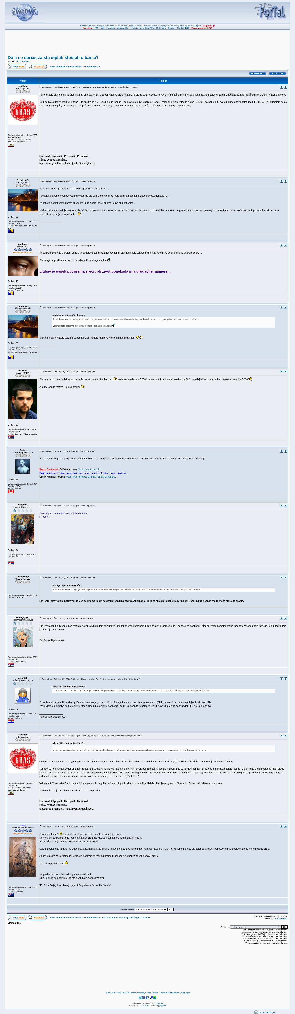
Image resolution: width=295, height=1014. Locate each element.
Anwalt (182, 993)
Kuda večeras (173, 993)
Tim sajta (163, 26)
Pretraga (110, 26)
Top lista (134, 28)
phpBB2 (162, 1005)
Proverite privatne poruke (181, 26)
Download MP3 (147, 28)
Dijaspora (110, 476)
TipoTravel (163, 993)
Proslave (155, 993)
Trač (75, 476)
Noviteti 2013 (183, 28)
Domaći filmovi (135, 26)
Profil (102, 28)
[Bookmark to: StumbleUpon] (154, 999)
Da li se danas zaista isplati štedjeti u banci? (53, 57)
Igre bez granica (87, 476)
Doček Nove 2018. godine (126, 993)
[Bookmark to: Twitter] (140, 999)
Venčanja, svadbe (144, 993)
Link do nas (121, 26)
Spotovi (171, 28)
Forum (91, 26)
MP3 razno (161, 28)
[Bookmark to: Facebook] (144, 999)
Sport (100, 476)
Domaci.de (159, 1003)
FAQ (96, 28)
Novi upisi (100, 26)
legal (187, 993)
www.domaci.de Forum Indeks (66, 66)
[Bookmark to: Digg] (148, 999)
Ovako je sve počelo (89, 469)
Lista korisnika (150, 26)
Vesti (68, 476)
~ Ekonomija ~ (92, 66)
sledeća (26, 61)
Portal (83, 26)
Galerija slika (122, 28)
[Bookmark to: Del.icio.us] (151, 999)
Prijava (198, 26)
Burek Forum (110, 993)
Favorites (110, 28)
